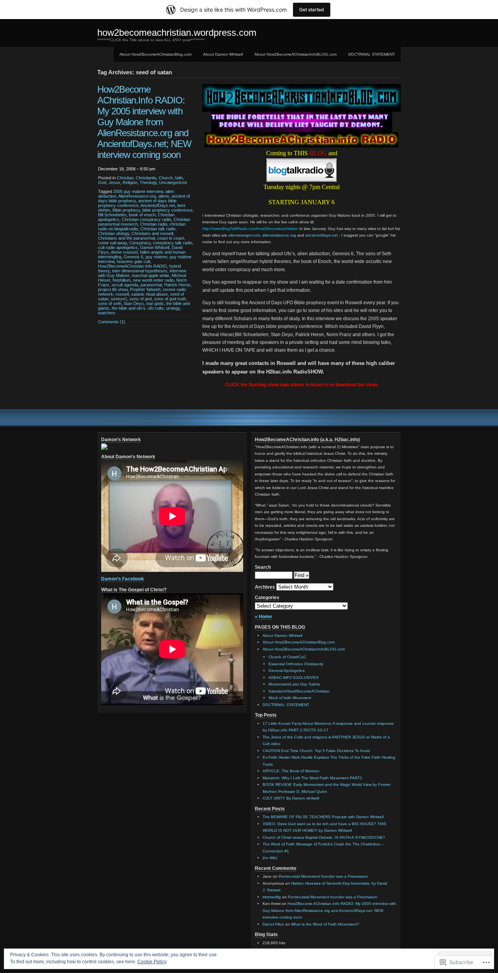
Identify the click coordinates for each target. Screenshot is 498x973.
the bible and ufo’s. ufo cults (138, 308)
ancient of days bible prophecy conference (137, 203)
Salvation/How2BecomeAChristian (299, 691)
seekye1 (119, 298)
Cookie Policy (152, 961)
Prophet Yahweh (145, 289)
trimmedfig (272, 897)
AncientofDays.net (157, 205)
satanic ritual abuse (149, 294)
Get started (311, 9)
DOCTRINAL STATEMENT (371, 54)
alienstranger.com (244, 235)
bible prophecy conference (167, 210)
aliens (163, 196)
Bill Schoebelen (112, 214)
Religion (130, 182)
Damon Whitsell (154, 247)
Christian (125, 177)
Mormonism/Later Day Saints (294, 684)
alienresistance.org (279, 235)
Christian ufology (113, 233)
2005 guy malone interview (138, 191)
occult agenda (125, 284)
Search (263, 567)
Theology (148, 182)
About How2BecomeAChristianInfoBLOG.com (295, 54)
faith (179, 177)
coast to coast (170, 238)
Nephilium (121, 280)
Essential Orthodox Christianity (295, 664)
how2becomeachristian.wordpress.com (176, 32)
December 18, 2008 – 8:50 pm (126, 169)
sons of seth (109, 303)
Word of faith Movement (289, 698)
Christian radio (153, 224)
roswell (122, 294)
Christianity (146, 177)
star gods (155, 303)
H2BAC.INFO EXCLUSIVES (293, 677)
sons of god (141, 298)
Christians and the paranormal (126, 238)
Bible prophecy (126, 210)
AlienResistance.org (137, 196)
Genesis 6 (133, 256)
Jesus (114, 182)
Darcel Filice (273, 924)
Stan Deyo (134, 303)
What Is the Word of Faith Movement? (325, 924)
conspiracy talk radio (172, 242)
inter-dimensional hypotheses (139, 270)
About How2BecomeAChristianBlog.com (155, 54)
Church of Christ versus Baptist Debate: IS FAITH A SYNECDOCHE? (324, 837)
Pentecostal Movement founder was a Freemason (323, 876)
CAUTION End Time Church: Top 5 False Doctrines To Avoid (316, 751)
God (102, 182)
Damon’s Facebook (122, 579)
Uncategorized (173, 182)
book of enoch (142, 214)
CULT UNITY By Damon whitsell (291, 798)
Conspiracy (140, 242)
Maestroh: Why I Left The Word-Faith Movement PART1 (312, 778)
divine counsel (124, 252)
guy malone (156, 256)
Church (166, 177)
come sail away (112, 242)
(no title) (270, 858)
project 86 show (113, 289)
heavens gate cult (133, 261)
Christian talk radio (157, 228)
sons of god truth (170, 298)
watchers (107, 312)
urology (173, 308)
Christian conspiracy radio (146, 219)
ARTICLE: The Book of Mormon (291, 771)
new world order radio (153, 280)
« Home (263, 616)
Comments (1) (111, 321)
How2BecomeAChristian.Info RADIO (132, 266)
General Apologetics (286, 670)
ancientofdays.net (321, 235)
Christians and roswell (152, 233)
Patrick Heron (177, 284)
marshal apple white (150, 275)
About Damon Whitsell (223, 54)
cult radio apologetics (118, 247)
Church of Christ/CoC (287, 657)
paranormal (151, 284)
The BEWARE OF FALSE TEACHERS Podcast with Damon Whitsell (323, 817)
